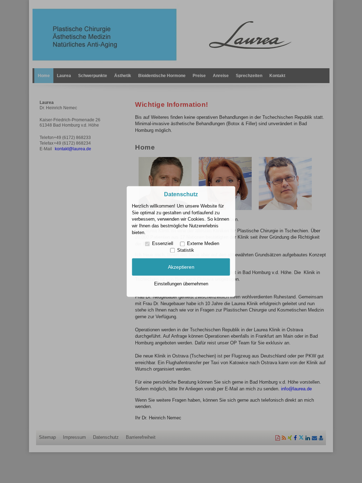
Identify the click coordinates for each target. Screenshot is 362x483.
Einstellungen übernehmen (181, 283)
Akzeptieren (181, 267)
